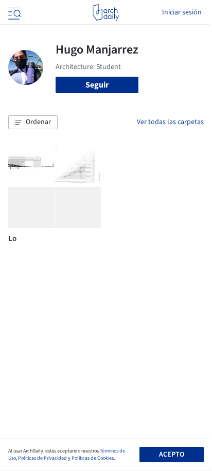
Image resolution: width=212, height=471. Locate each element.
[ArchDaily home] (106, 12)
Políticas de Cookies (93, 458)
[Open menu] (13, 12)
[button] (33, 122)
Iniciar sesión (182, 12)
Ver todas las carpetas (170, 122)
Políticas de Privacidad (42, 458)
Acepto (171, 454)
